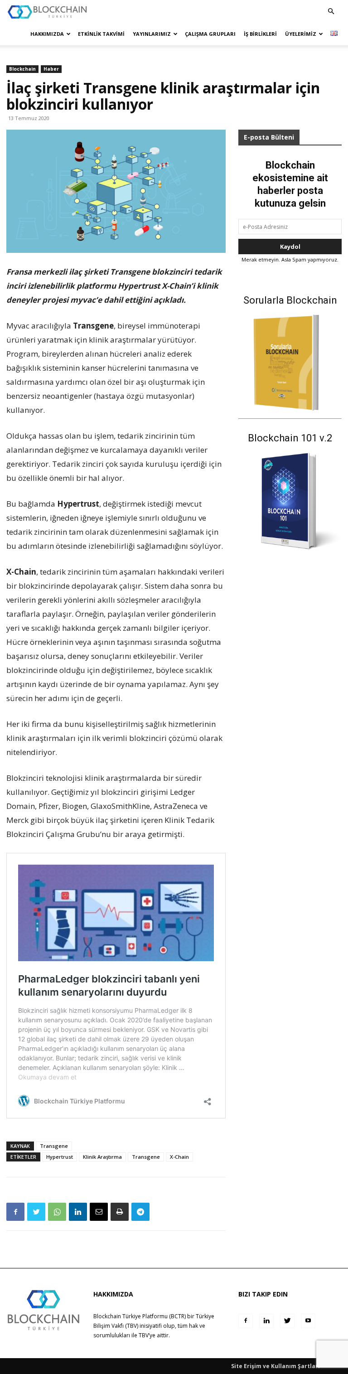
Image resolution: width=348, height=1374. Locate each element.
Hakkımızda (47, 33)
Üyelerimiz (300, 33)
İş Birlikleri (260, 33)
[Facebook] (15, 1212)
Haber (51, 69)
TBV (144, 1335)
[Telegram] (140, 1212)
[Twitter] (36, 1212)
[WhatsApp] (57, 1212)
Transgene (54, 1145)
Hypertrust (59, 1156)
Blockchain (22, 69)
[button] (331, 11)
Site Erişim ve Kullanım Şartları (275, 1366)
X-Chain (179, 1156)
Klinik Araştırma (102, 1156)
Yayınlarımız (152, 33)
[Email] (99, 1212)
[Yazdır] (120, 1212)
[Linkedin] (78, 1212)
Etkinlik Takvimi (101, 33)
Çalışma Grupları (210, 33)
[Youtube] (308, 1321)
